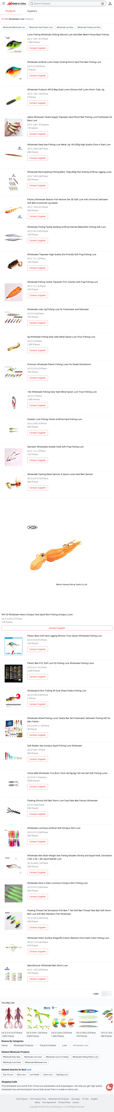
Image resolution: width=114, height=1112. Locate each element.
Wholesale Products (24, 1045)
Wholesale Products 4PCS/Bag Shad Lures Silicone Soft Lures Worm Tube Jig (65, 89)
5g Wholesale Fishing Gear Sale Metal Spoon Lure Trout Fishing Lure (61, 336)
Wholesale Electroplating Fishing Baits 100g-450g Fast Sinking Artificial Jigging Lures (69, 171)
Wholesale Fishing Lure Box (88, 27)
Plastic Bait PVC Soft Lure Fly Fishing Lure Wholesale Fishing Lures (60, 663)
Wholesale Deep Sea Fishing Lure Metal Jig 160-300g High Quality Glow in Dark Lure (69, 144)
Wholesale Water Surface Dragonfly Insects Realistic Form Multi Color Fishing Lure (68, 937)
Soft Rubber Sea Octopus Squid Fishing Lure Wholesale (54, 745)
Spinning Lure (62, 1074)
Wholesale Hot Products (59, 1099)
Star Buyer (75, 1099)
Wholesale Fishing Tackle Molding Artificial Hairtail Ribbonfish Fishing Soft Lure (66, 226)
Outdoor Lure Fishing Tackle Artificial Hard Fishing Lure (54, 419)
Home (5, 1045)
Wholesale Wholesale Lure (14, 27)
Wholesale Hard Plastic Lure (41, 27)
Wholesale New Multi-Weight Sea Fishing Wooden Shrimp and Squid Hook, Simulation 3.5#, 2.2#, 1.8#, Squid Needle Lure (69, 857)
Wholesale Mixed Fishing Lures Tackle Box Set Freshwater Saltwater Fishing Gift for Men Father (68, 720)
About (37, 1102)
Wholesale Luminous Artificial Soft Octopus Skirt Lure (53, 828)
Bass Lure (21, 1074)
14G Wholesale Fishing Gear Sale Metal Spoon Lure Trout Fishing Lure (62, 391)
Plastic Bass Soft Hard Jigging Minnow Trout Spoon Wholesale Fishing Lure (64, 635)
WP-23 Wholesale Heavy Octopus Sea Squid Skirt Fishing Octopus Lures (37, 614)
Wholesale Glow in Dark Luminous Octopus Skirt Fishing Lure (57, 883)
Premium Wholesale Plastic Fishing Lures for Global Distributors (59, 364)
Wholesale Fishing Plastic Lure (85, 1057)
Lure (64, 1045)
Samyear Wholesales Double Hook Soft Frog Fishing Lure (55, 446)
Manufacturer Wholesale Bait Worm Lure (47, 965)
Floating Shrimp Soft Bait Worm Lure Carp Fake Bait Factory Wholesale (62, 800)
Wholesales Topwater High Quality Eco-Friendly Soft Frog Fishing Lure (61, 254)
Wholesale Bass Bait (11, 1057)
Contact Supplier (37, 48)
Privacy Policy (64, 1102)
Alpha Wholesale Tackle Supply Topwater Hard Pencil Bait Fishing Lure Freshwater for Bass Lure (69, 118)
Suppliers (32, 11)
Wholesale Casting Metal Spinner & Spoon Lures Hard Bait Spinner (60, 474)
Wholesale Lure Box (65, 27)
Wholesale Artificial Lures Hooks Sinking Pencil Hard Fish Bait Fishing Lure (64, 61)
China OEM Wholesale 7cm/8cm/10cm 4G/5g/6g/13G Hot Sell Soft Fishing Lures (67, 773)
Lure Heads (34, 1074)
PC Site (85, 1099)
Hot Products (22, 1099)
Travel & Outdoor (48, 1045)
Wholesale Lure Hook (12, 1062)
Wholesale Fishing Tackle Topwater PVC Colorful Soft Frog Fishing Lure (62, 281)
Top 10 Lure (8, 1074)
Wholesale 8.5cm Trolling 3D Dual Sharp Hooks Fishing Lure (56, 690)
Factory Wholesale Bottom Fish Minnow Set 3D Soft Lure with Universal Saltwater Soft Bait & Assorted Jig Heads (67, 201)
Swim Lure (47, 1074)
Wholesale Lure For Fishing (57, 1057)
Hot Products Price (38, 1099)
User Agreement (49, 1102)
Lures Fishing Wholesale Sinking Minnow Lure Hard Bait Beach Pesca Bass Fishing (68, 34)
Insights (94, 1099)
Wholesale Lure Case (33, 1057)
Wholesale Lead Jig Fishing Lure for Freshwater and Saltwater (58, 309)
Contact (75, 1102)
